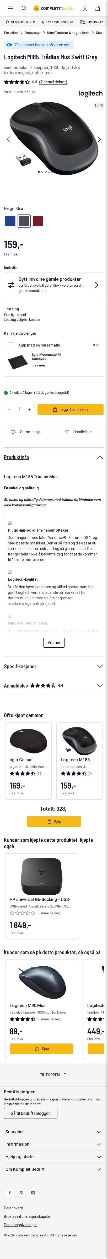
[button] (10, 221)
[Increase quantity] (29, 409)
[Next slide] (99, 139)
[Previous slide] (8, 139)
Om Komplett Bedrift (25, 1169)
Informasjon (17, 1144)
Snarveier (15, 1131)
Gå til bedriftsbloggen (31, 1113)
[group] (54, 138)
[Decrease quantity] (9, 409)
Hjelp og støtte (20, 1156)
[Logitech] (91, 94)
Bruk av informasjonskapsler (27, 1216)
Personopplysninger (20, 1225)
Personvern (13, 1208)
